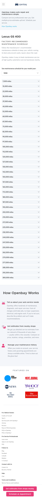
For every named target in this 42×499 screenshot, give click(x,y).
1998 (5, 73)
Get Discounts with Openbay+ (10, 420)
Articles (4, 423)
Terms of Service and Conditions (10, 483)
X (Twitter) (5, 460)
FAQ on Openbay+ (7, 432)
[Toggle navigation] (3, 4)
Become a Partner (6, 469)
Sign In (3, 418)
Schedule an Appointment (20, 494)
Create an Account (7, 415)
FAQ (3, 444)
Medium (4, 458)
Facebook (4, 453)
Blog (3, 451)
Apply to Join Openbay (8, 441)
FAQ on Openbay (6, 430)
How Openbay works (9, 26)
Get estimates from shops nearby (20, 489)
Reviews (4, 425)
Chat (3, 476)
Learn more (5, 439)
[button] (21, 81)
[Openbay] (21, 4)
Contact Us (5, 467)
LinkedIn (4, 455)
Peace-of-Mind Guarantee (9, 428)
